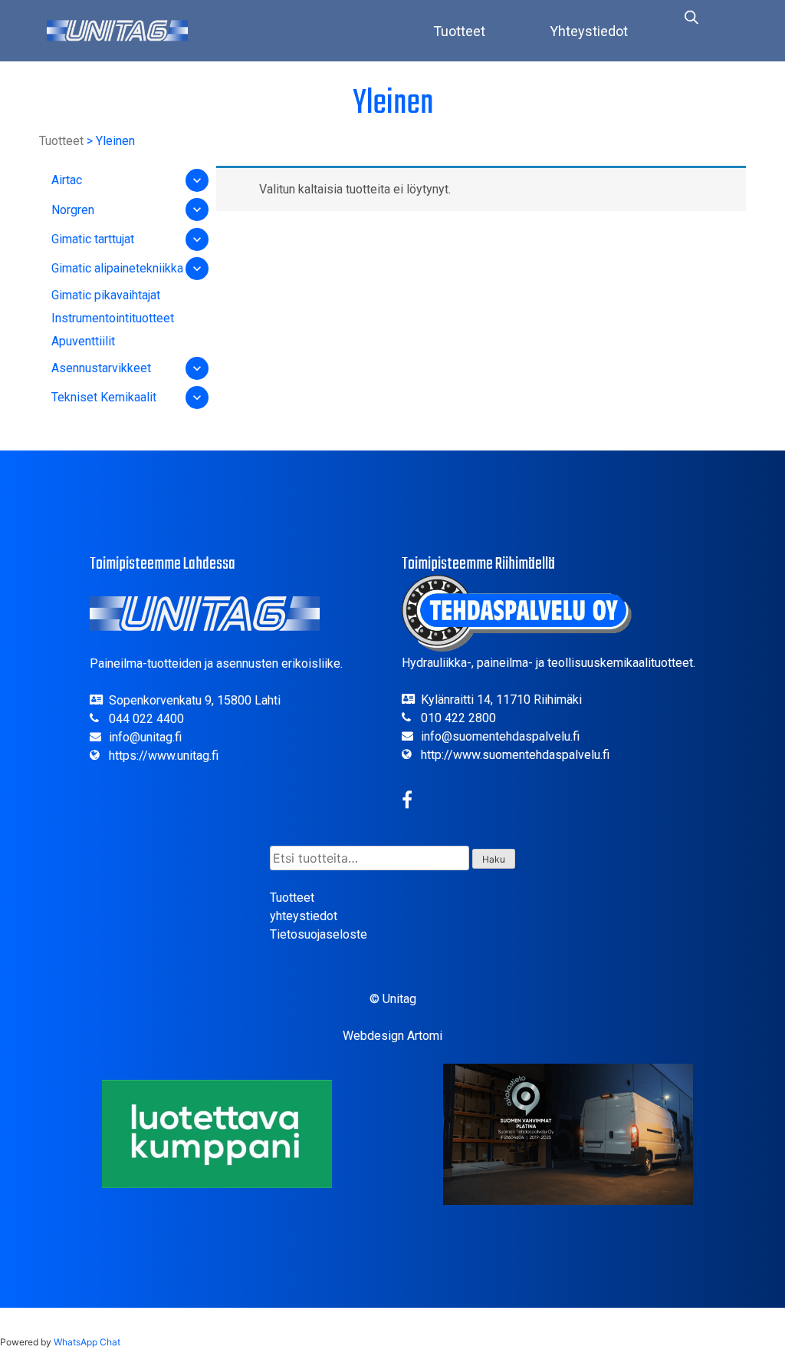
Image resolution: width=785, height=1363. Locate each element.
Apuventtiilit (83, 341)
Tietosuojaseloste (318, 934)
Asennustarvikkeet (101, 368)
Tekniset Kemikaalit (103, 397)
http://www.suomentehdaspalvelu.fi (515, 755)
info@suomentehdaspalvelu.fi (500, 736)
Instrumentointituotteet (112, 318)
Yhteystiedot (589, 31)
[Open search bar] (691, 17)
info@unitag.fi (145, 737)
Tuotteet (459, 31)
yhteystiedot (303, 916)
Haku (493, 859)
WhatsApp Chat (87, 1342)
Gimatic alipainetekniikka (117, 268)
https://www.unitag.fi (163, 755)
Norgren (72, 210)
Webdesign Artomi (392, 1035)
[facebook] (407, 802)
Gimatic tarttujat (92, 239)
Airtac (66, 180)
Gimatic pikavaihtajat (105, 295)
